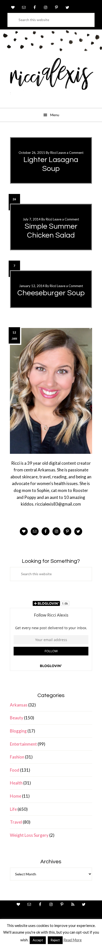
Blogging (18, 730)
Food (14, 770)
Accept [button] (38, 940)
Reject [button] (55, 940)
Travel (16, 822)
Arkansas (18, 704)
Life (13, 809)
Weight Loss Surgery (29, 835)
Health (16, 782)
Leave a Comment (70, 153)
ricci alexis (51, 78)
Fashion (17, 756)
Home (15, 796)
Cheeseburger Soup (51, 293)
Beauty (16, 717)
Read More (72, 940)
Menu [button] (54, 115)
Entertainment (23, 744)
